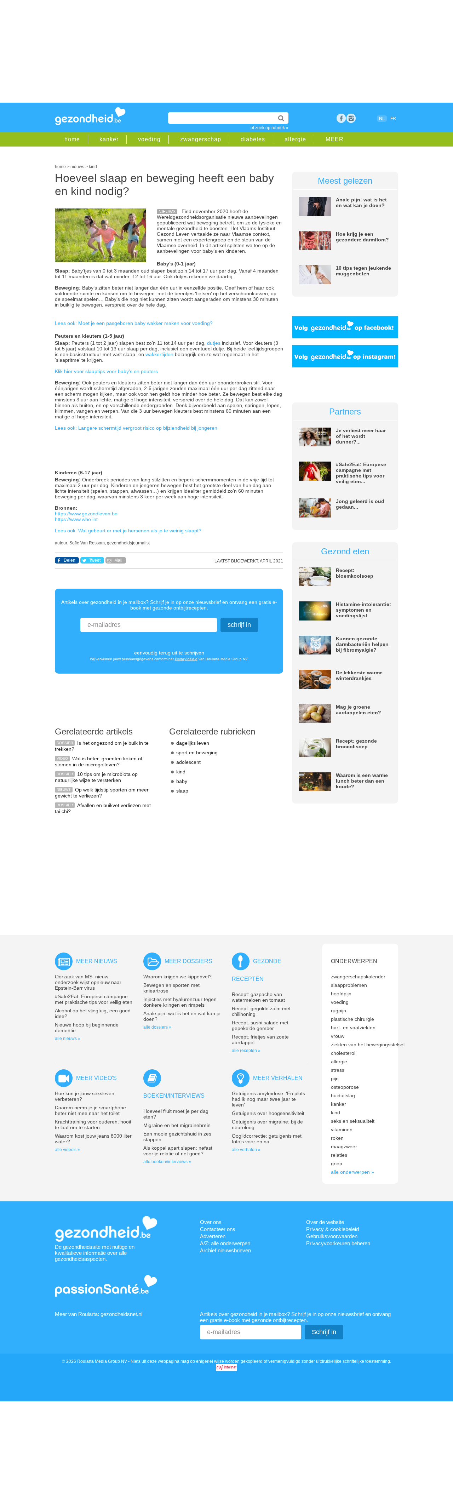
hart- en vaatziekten (353, 1027)
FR (393, 118)
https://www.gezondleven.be (86, 513)
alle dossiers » (157, 1027)
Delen (69, 560)
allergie (295, 139)
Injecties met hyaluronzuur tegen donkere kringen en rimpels (180, 1002)
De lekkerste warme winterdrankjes (359, 675)
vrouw (337, 1036)
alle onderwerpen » (352, 1172)
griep (336, 1163)
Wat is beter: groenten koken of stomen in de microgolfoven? (98, 761)
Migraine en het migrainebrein (177, 1125)
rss (351, 118)
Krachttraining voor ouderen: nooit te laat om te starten (93, 1124)
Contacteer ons (217, 1229)
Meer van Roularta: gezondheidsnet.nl (98, 1314)
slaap (182, 791)
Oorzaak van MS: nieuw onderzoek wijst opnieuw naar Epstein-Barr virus (88, 982)
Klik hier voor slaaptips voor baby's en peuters (106, 371)
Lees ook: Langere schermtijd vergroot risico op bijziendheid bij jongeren (136, 428)
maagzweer (344, 1146)
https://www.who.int (76, 519)
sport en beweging (197, 752)
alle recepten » (246, 1050)
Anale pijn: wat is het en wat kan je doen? (361, 202)
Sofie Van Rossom (87, 543)
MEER (335, 139)
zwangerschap (200, 139)
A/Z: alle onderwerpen (225, 1243)
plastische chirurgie (352, 1019)
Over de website (325, 1222)
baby (181, 781)
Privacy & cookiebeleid (332, 1229)
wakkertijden (160, 354)
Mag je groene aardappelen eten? (358, 709)
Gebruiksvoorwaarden (331, 1236)
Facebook (341, 118)
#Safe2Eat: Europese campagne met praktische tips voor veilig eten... (361, 473)
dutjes (214, 343)
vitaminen (341, 1129)
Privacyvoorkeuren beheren (338, 1243)
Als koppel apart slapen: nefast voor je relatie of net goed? (177, 1150)
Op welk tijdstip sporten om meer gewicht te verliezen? (102, 793)
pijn (335, 1078)
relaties (339, 1155)
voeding (149, 139)
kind (180, 771)
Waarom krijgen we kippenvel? (177, 976)
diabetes (253, 139)
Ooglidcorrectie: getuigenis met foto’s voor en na (267, 1138)
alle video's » (67, 1149)
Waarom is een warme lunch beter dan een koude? (362, 780)
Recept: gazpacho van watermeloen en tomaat (258, 997)
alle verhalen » (246, 1149)
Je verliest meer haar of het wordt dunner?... (361, 436)
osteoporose (345, 1087)
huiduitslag (343, 1095)
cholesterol (343, 1053)
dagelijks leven (192, 743)
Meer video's (96, 1078)
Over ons (211, 1222)
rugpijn (338, 1010)
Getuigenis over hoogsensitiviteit (268, 1113)
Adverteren (212, 1236)
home (72, 139)
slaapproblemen (349, 985)
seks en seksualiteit (352, 1121)
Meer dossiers (188, 961)
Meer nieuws (96, 961)
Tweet (95, 560)
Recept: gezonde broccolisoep (356, 743)
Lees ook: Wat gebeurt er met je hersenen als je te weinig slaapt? (128, 530)
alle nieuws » (67, 1038)
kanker (109, 139)
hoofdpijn (341, 993)
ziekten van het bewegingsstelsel (368, 1044)
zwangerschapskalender (358, 976)
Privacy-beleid (186, 659)
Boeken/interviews (174, 1096)
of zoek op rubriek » (269, 127)
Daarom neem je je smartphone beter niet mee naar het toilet (90, 1110)
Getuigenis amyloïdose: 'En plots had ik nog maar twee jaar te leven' (268, 1099)
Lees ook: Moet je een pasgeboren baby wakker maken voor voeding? (134, 323)
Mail (118, 560)
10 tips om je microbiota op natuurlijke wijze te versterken (96, 777)
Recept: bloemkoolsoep (354, 573)
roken (337, 1138)
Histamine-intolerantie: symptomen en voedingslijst (363, 609)
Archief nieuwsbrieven (225, 1250)
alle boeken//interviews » (167, 1161)
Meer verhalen (278, 1078)
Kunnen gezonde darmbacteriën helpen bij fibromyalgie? (362, 644)
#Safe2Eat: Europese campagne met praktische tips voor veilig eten (93, 999)
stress (337, 1070)
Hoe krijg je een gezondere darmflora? (362, 236)
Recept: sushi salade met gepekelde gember (260, 1025)
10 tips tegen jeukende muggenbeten (363, 270)
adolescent (188, 762)
